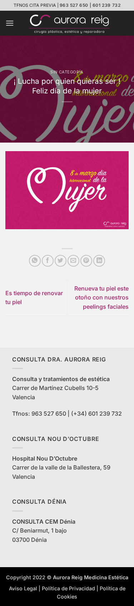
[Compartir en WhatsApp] (35, 261)
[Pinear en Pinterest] (86, 261)
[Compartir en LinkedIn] (99, 261)
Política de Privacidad (68, 588)
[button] (9, 23)
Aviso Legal (23, 588)
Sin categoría (66, 72)
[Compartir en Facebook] (48, 261)
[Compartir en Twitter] (60, 261)
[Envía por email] (73, 261)
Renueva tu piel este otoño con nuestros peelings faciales (101, 297)
